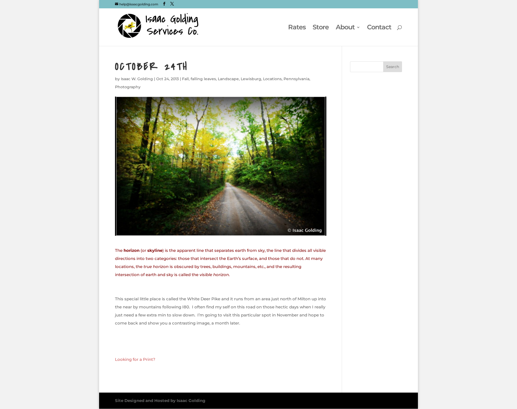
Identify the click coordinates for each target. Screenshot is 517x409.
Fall (185, 78)
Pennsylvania (296, 78)
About (345, 28)
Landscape (228, 78)
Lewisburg (251, 78)
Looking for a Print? (135, 359)
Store (321, 28)
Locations (272, 78)
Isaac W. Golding (137, 78)
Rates (297, 28)
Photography (128, 86)
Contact (379, 28)
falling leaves (203, 78)
